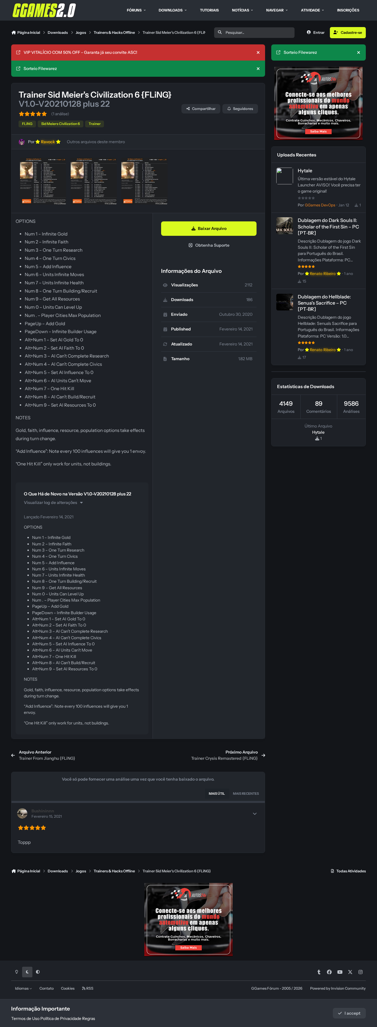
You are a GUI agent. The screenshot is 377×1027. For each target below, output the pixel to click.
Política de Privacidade (60, 1018)
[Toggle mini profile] (254, 813)
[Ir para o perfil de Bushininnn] (22, 813)
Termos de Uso (25, 1018)
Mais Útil (217, 793)
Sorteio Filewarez (40, 68)
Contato (46, 988)
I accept (353, 1013)
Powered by (338, 988)
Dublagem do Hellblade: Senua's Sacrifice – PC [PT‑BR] (324, 303)
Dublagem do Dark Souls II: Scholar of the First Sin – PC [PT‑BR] (328, 226)
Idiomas (22, 988)
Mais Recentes (246, 793)
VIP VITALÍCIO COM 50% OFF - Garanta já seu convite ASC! (80, 52)
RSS (89, 988)
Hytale (305, 170)
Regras (88, 1018)
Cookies (68, 988)
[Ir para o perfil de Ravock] (22, 142)
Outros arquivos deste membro (96, 141)
